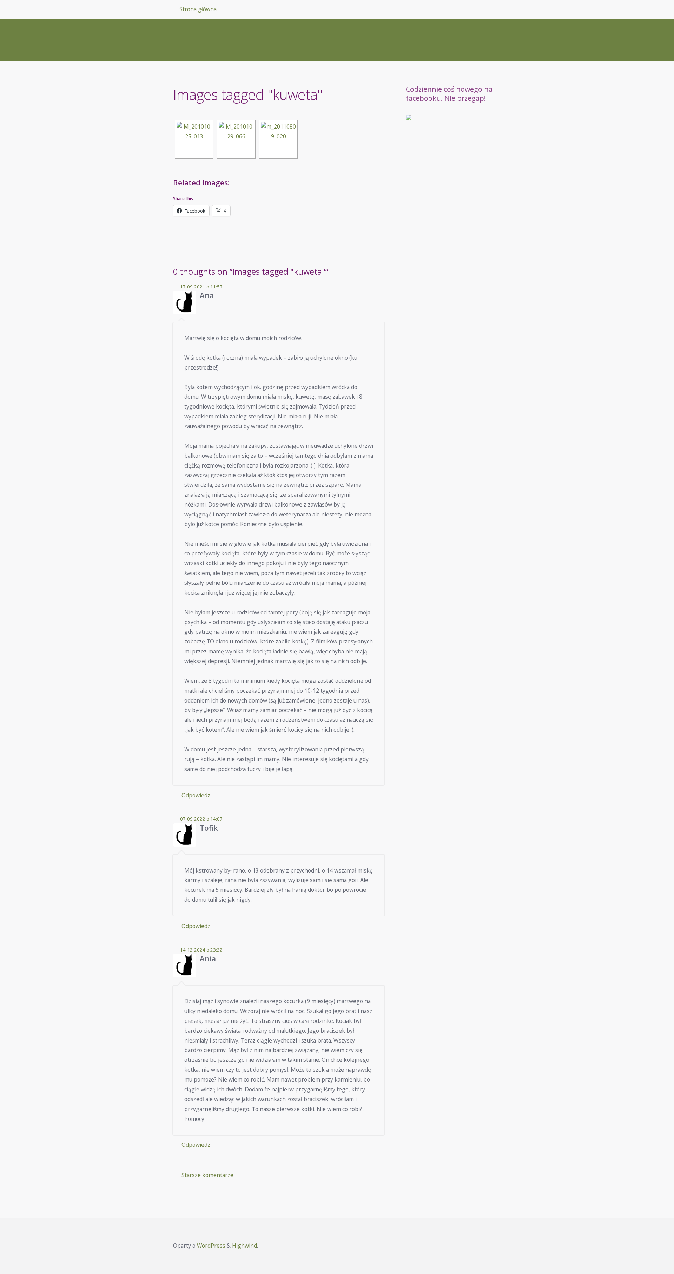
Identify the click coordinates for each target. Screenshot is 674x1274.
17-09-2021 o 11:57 (201, 286)
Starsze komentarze (207, 1175)
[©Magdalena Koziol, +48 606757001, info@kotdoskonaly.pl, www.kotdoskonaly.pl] (194, 139)
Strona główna (198, 9)
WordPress (211, 1245)
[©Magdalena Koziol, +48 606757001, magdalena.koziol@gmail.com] (278, 139)
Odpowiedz (195, 795)
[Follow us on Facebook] (414, 123)
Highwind (244, 1245)
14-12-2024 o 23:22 (201, 950)
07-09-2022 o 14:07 (201, 819)
